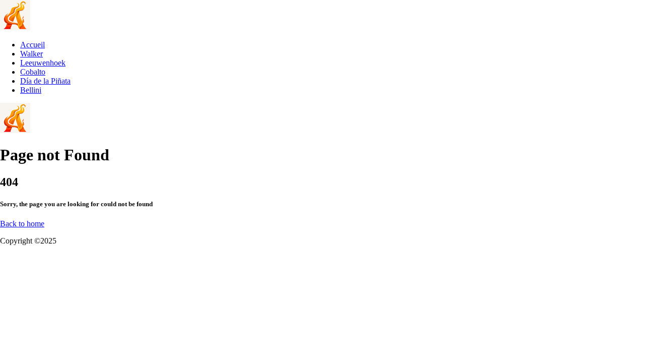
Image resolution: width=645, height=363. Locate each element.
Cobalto (32, 72)
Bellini (30, 90)
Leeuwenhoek (43, 62)
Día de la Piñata (45, 81)
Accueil (32, 44)
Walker (31, 53)
